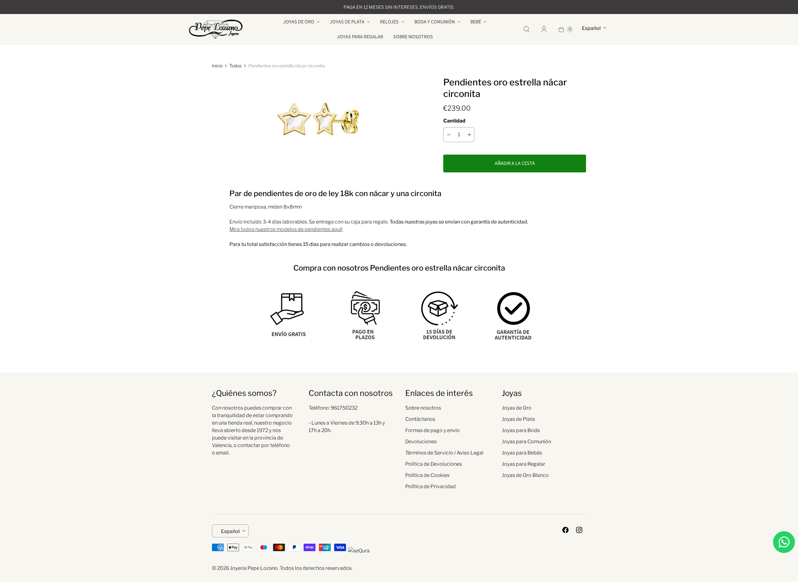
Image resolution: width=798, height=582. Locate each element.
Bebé (475, 21)
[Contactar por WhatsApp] (784, 542)
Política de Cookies (427, 475)
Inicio (217, 65)
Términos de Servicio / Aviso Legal (444, 453)
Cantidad (454, 121)
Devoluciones (421, 442)
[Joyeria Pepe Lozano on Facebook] (565, 530)
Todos (235, 65)
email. (222, 453)
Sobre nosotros (413, 36)
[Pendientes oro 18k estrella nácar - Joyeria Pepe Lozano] (319, 118)
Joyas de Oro (298, 21)
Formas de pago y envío (432, 430)
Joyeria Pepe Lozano (254, 568)
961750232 (344, 408)
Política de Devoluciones (433, 464)
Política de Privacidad (430, 486)
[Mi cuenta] (544, 29)
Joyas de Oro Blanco (525, 475)
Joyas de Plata (347, 21)
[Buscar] (526, 29)
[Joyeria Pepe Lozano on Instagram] (579, 530)
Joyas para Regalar (360, 36)
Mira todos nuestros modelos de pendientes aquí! (286, 229)
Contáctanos (420, 419)
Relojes (389, 21)
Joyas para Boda (521, 430)
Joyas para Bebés (522, 453)
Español (591, 28)
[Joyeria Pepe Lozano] (216, 29)
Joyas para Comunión (526, 442)
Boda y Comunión (434, 21)
